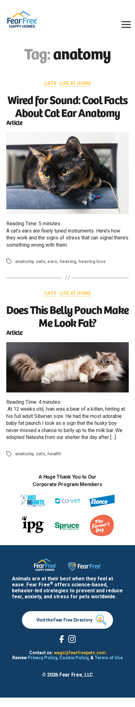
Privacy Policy (42, 657)
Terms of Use (108, 657)
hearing (68, 261)
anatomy (24, 261)
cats (40, 261)
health (54, 454)
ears (52, 261)
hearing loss (91, 261)
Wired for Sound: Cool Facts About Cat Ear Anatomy (68, 105)
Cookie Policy (73, 657)
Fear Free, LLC (76, 675)
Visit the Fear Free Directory (64, 619)
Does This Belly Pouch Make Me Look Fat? (67, 315)
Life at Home (75, 83)
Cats (50, 83)
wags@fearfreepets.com (80, 652)
